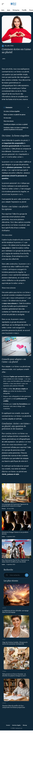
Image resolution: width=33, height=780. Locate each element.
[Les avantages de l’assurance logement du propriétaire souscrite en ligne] (16, 492)
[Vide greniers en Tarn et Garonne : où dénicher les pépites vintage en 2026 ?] (16, 658)
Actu (3, 58)
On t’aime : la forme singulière (12, 111)
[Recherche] (30, 4)
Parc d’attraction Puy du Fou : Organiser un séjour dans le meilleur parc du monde (15, 561)
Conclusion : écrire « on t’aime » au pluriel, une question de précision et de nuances (16, 128)
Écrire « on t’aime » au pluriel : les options (14, 114)
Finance (4, 508)
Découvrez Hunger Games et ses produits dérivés (15, 533)
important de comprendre (14, 143)
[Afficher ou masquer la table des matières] (20, 107)
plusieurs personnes (14, 167)
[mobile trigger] (3, 4)
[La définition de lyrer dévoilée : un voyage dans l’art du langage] (16, 595)
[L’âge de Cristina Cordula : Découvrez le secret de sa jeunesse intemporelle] (16, 626)
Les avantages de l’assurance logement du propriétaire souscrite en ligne (15, 505)
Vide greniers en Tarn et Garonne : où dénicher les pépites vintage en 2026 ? (14, 675)
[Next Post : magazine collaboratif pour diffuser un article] (13, 4)
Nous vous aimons (9, 121)
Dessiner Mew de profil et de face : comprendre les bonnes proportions (13, 706)
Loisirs (3, 536)
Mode (3, 639)
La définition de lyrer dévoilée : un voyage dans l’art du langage (15, 611)
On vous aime (7, 118)
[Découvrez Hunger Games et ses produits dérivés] (16, 520)
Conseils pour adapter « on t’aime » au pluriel (15, 124)
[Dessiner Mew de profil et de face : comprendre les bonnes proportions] (16, 690)
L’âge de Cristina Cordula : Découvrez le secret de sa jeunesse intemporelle (14, 643)
